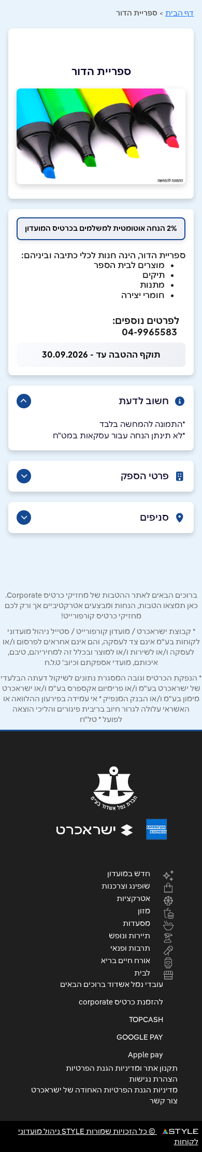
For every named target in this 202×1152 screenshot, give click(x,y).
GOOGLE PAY (140, 1037)
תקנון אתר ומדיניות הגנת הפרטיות (122, 1068)
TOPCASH (146, 1019)
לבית (142, 972)
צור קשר (164, 1100)
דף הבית (179, 13)
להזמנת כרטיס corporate (121, 1002)
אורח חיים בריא (125, 960)
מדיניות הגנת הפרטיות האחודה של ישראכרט (104, 1090)
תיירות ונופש (129, 935)
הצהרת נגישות (153, 1079)
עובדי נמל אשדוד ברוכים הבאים (111, 984)
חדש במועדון (128, 873)
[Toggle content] (24, 401)
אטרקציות (133, 898)
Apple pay (145, 1054)
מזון (144, 910)
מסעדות (136, 923)
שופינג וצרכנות (126, 885)
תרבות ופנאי (130, 947)
